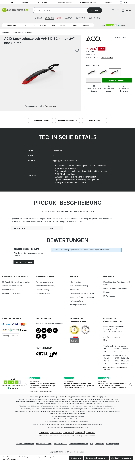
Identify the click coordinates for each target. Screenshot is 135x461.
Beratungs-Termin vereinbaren (82, 297)
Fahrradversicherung (44, 282)
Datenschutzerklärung (78, 444)
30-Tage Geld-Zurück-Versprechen (16, 282)
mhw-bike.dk (76, 436)
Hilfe (11, 2)
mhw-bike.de (44, 432)
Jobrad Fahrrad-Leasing (45, 286)
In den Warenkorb (116, 80)
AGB (91, 444)
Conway (85, 25)
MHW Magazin (109, 296)
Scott (33, 25)
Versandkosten (107, 58)
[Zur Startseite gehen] (15, 10)
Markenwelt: (12, 25)
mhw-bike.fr (79, 432)
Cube (24, 25)
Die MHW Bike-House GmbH (115, 288)
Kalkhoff (63, 25)
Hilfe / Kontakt (75, 282)
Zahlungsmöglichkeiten (11, 293)
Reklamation (74, 290)
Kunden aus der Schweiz (12, 286)
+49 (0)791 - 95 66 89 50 (113, 337)
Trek (53, 25)
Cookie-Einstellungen (25, 444)
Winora (74, 25)
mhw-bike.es (68, 432)
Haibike (43, 25)
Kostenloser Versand (88, 2)
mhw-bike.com (56, 432)
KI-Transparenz (112, 444)
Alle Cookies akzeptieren (121, 458)
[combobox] (62, 10)
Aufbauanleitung (76, 301)
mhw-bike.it (90, 432)
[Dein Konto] (118, 10)
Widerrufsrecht (60, 444)
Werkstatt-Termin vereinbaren (82, 293)
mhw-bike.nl (54, 436)
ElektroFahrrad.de (89, 436)
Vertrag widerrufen (78, 305)
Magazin (108, 2)
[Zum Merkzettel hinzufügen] (77, 50)
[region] (40, 78)
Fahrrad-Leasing (65, 2)
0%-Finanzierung (43, 2)
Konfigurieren (76, 458)
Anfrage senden (49, 106)
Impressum (99, 444)
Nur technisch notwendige (97, 458)
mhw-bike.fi (65, 436)
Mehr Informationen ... (10, 459)
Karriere (106, 292)
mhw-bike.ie (43, 436)
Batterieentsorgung (44, 444)
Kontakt (25, 2)
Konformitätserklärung (79, 286)
